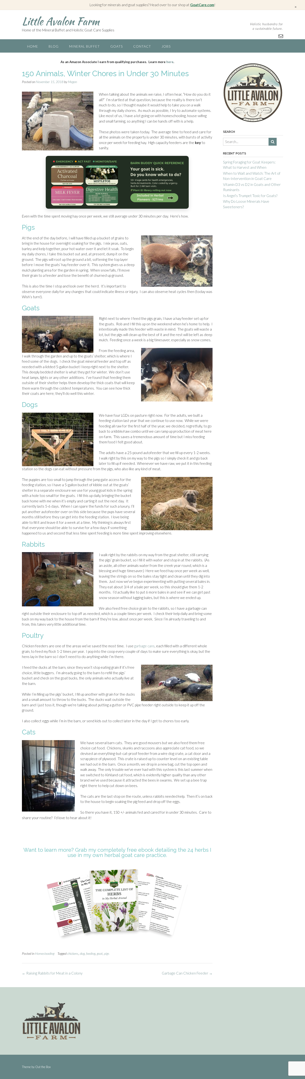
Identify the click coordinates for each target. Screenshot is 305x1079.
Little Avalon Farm (60, 21)
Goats (116, 46)
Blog (54, 46)
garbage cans (144, 646)
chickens (72, 953)
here (169, 62)
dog (82, 953)
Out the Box (43, 1067)
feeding (90, 953)
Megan (72, 82)
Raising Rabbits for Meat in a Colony (52, 973)
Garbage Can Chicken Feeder (187, 973)
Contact (142, 46)
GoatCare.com (202, 5)
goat (100, 953)
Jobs (166, 46)
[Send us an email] (281, 36)
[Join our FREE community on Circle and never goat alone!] (117, 182)
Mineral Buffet (84, 46)
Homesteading (44, 953)
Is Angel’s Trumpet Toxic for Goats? (250, 195)
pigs (106, 953)
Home (32, 46)
